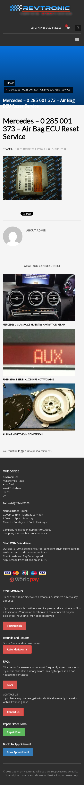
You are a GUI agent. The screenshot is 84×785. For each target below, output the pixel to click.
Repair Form (14, 732)
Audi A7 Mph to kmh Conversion (23, 434)
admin (10, 149)
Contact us (13, 712)
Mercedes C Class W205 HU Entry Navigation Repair (34, 324)
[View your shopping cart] (68, 27)
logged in (23, 451)
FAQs (10, 684)
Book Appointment (18, 752)
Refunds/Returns (17, 649)
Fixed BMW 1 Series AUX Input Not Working (28, 379)
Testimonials (14, 625)
